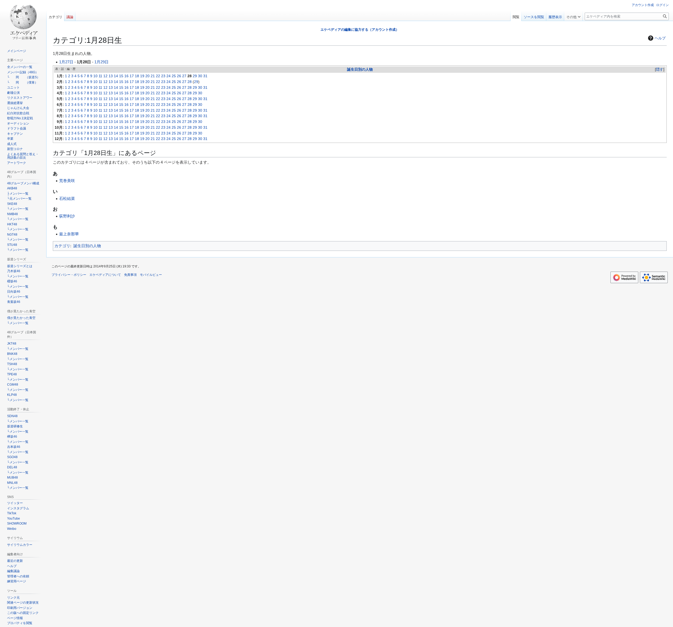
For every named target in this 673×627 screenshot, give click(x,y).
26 (179, 76)
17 (132, 76)
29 (195, 76)
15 (121, 76)
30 (200, 76)
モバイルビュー (151, 275)
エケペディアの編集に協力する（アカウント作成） (359, 30)
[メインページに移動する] (23, 21)
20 (147, 76)
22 (158, 76)
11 (100, 76)
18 (137, 76)
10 (95, 76)
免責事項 (130, 275)
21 (153, 76)
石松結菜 (67, 198)
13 (111, 76)
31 (205, 76)
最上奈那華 (69, 234)
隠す (659, 69)
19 (142, 76)
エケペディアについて (105, 275)
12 (105, 76)
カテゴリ (62, 245)
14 (116, 76)
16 (126, 76)
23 (163, 76)
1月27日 (66, 62)
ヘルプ (660, 38)
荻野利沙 (67, 216)
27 (184, 76)
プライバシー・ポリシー (69, 275)
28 (189, 82)
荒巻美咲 (67, 180)
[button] (573, 16)
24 (168, 76)
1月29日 (101, 62)
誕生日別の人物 (360, 69)
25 (174, 76)
